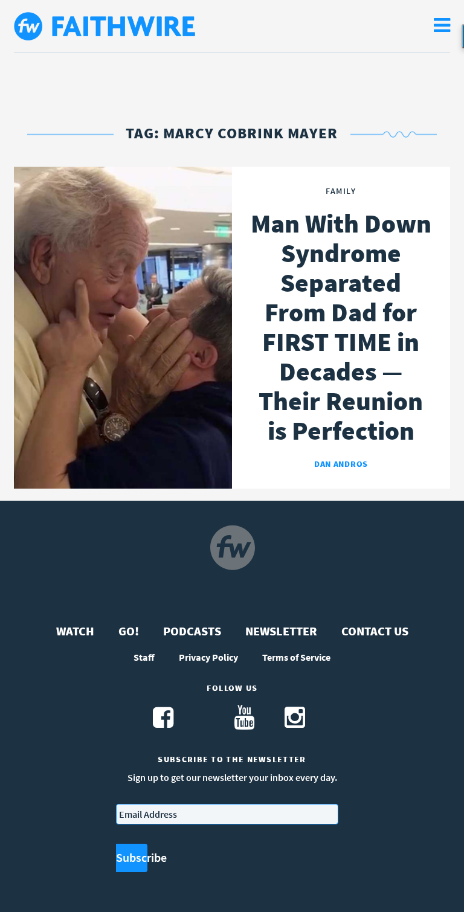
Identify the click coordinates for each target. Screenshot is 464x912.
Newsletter (281, 630)
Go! (128, 630)
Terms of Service (296, 657)
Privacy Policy (208, 657)
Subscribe (131, 857)
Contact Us (374, 630)
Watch (75, 630)
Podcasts (192, 630)
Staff (144, 657)
